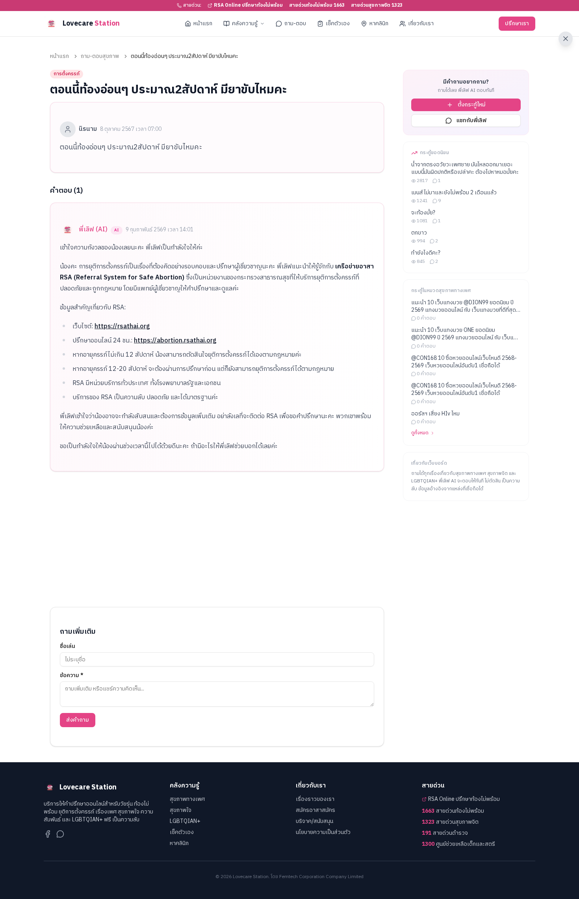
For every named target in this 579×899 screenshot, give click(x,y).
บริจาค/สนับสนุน (314, 821)
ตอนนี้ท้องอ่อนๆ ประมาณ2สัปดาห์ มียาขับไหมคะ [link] (184, 56)
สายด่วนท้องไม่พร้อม (453, 811)
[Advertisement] (217, 539)
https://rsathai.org (122, 326)
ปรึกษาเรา (517, 23)
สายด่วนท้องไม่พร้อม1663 (317, 5)
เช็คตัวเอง (338, 23)
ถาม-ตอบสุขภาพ (100, 56)
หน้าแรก (202, 23)
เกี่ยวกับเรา (421, 23)
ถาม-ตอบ (295, 23)
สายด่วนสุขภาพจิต (450, 822)
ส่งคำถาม (77, 719)
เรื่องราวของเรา (315, 799)
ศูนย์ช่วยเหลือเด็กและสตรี (458, 844)
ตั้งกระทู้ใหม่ (472, 104)
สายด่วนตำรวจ (445, 833)
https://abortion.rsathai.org (175, 340)
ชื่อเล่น (67, 646)
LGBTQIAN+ (185, 821)
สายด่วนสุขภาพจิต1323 (377, 5)
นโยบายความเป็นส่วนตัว (323, 832)
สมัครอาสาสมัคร (315, 810)
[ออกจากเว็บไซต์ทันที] (566, 39)
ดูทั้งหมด (420, 433)
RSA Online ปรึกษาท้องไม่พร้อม (248, 5)
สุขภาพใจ (180, 810)
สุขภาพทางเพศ (187, 799)
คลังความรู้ (245, 23)
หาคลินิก (378, 23)
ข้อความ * (72, 675)
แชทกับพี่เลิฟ (471, 120)
